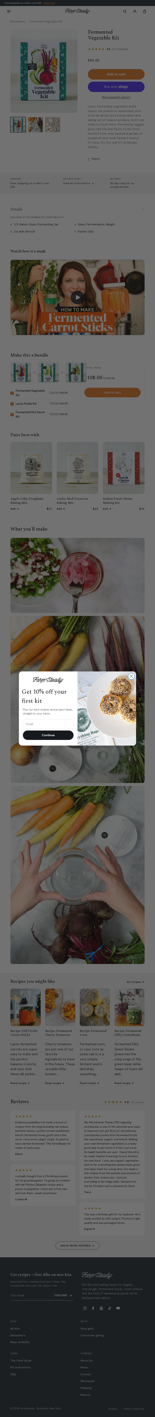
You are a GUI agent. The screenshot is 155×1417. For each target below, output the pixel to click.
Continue (48, 735)
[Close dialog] (131, 676)
